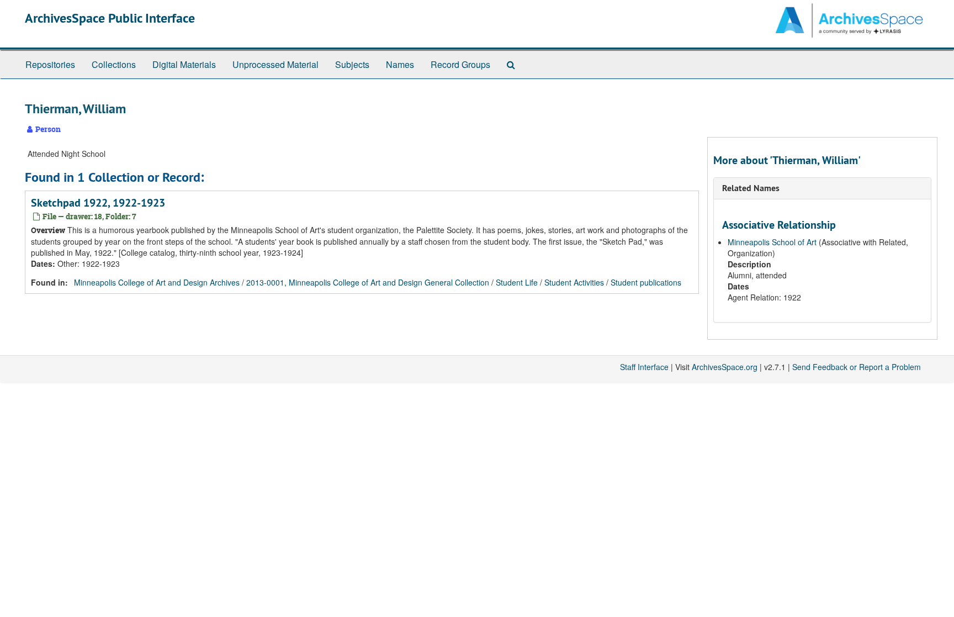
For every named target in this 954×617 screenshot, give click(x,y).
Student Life (517, 282)
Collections (114, 64)
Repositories (50, 64)
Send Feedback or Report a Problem (856, 366)
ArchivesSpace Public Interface (110, 18)
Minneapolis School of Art (772, 241)
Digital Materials (184, 64)
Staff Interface (644, 366)
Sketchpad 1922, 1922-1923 (98, 203)
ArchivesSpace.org (724, 366)
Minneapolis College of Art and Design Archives (157, 282)
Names (400, 64)
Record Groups (460, 64)
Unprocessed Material (275, 64)
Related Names (751, 188)
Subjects (352, 64)
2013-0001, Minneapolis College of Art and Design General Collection (367, 282)
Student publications (646, 282)
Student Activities (574, 282)
